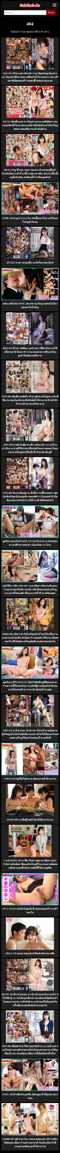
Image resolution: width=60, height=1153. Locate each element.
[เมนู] (54, 5)
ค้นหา (51, 12)
